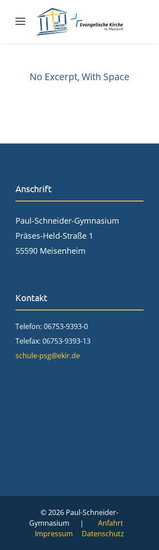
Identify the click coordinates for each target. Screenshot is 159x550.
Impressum (54, 533)
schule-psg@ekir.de (47, 355)
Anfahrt (110, 523)
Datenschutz (103, 533)
